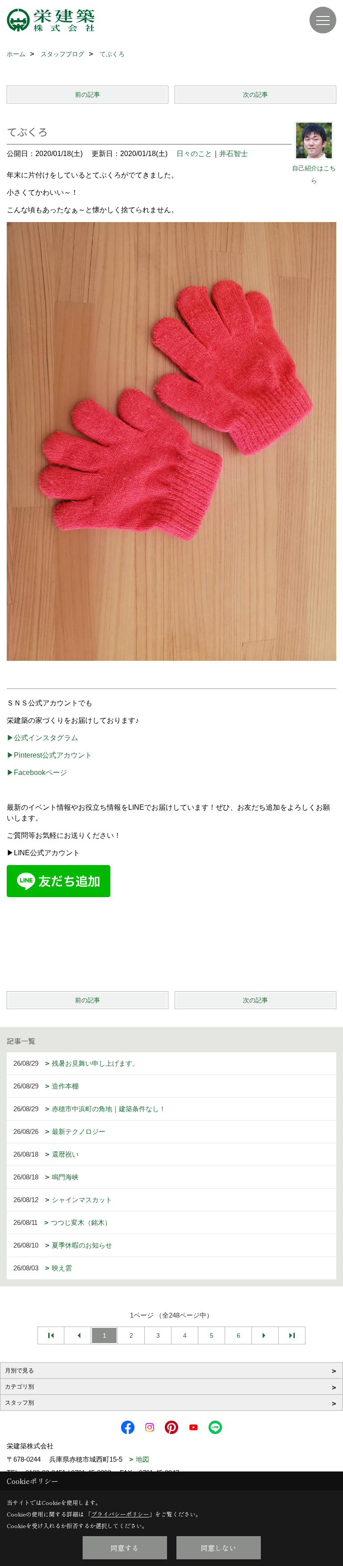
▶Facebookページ (37, 772)
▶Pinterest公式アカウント (49, 755)
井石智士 (233, 153)
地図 (142, 1459)
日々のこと (194, 153)
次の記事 (255, 94)
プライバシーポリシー (120, 1514)
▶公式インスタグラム (42, 738)
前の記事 (87, 94)
